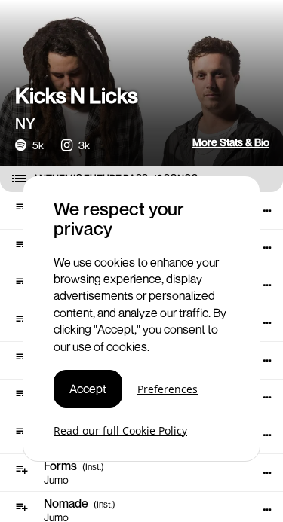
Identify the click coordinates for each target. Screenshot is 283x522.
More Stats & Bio (230, 142)
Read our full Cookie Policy (120, 430)
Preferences (167, 389)
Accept (87, 388)
